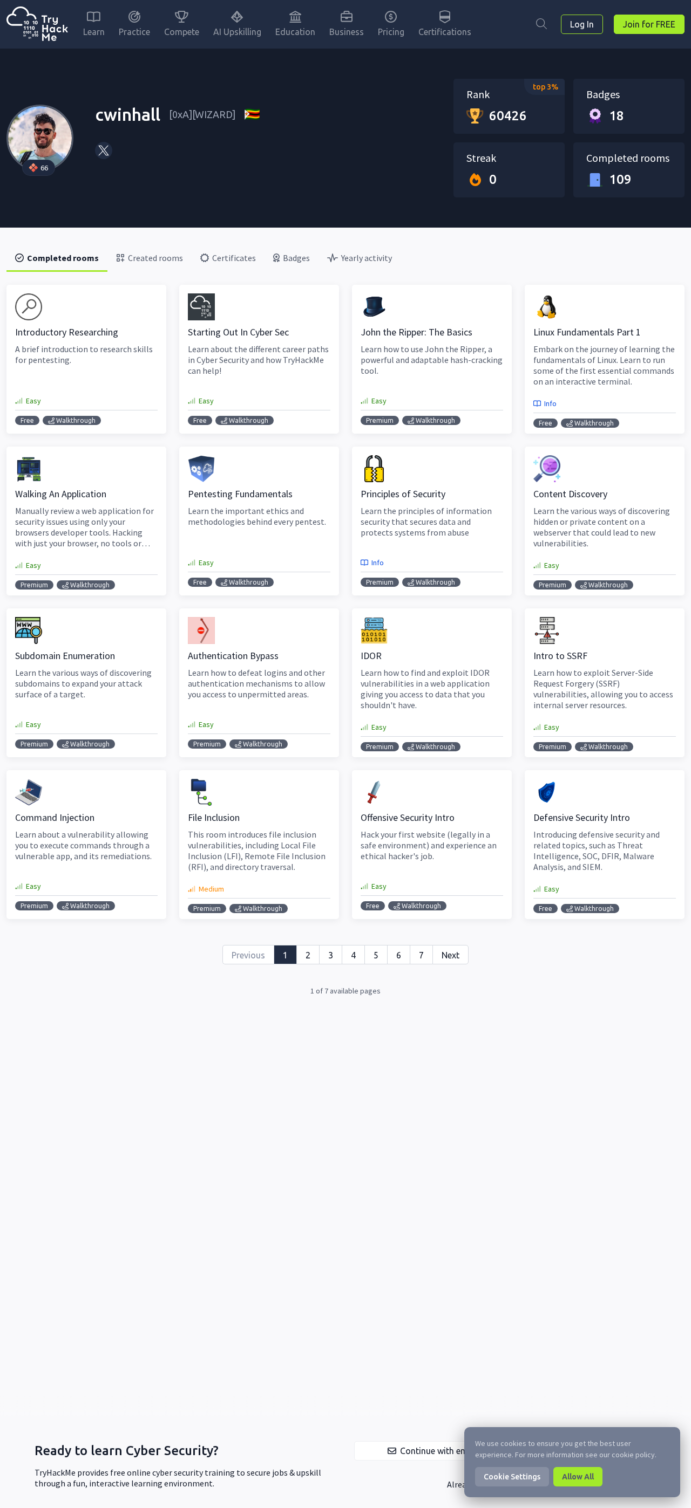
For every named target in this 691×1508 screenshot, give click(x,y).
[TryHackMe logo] (37, 24)
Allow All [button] (578, 1476)
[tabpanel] (345, 641)
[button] (432, 1451)
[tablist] (345, 258)
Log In (582, 24)
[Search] (541, 24)
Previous (248, 955)
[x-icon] (103, 150)
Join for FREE (649, 24)
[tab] (56, 258)
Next (450, 955)
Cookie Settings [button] (512, 1476)
